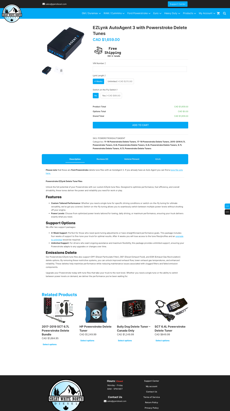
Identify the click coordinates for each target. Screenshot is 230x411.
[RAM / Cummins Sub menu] (123, 13)
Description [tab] (75, 159)
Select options (50, 344)
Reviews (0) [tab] (102, 159)
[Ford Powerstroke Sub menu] (149, 13)
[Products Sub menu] (195, 13)
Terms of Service (151, 397)
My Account (205, 13)
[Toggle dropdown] (224, 13)
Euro (156, 13)
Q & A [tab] (158, 159)
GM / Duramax (90, 13)
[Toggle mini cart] (218, 13)
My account (151, 386)
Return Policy (151, 402)
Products (188, 13)
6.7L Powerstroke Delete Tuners (135, 148)
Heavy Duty (170, 13)
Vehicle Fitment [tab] (131, 159)
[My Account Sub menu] (214, 13)
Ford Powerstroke (137, 13)
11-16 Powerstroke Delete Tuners (120, 141)
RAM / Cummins (113, 13)
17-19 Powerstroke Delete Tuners (153, 141)
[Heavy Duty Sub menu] (179, 13)
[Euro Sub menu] (160, 13)
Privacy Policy (152, 408)
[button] (85, 28)
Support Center (178, 4)
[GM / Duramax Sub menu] (100, 13)
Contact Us (151, 391)
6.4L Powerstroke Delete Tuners (129, 145)
